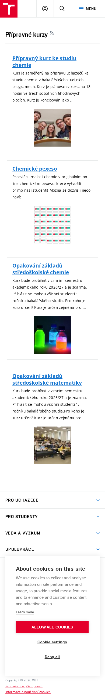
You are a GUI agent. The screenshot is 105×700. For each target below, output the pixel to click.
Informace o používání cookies (28, 691)
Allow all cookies (52, 627)
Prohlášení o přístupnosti (24, 686)
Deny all (52, 657)
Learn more (25, 612)
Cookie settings (52, 642)
